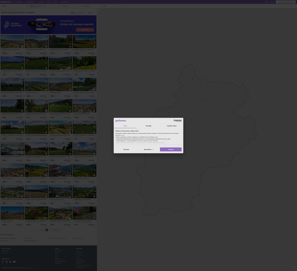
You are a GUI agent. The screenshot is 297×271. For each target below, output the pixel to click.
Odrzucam (126, 149)
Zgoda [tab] (125, 125)
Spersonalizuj (147, 149)
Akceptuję (170, 149)
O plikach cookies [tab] (172, 125)
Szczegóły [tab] (148, 125)
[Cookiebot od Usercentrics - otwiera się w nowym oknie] (175, 121)
